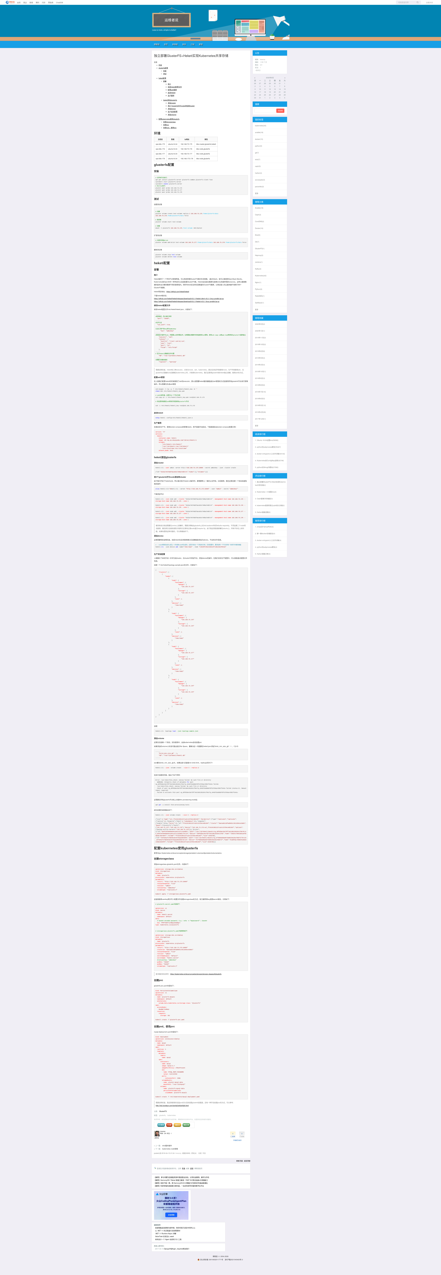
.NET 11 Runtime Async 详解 (165, 1233)
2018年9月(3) (260, 378)
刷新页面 (239, 1161)
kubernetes (172, 1115)
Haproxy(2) (259, 255)
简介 (169, 84)
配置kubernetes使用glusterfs (169, 119)
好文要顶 (161, 1125)
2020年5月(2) (260, 324)
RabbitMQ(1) (259, 296)
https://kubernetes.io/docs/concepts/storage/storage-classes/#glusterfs (195, 974)
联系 (184, 44)
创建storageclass (169, 122)
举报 (204, 1153)
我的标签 (259, 119)
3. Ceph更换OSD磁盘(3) (264, 498)
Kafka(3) (258, 269)
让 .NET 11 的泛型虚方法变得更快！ (168, 1230)
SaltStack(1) (259, 303)
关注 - (169, 1133)
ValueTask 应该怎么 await (164, 1236)
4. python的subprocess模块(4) (266, 547)
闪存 (43, 2)
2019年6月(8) (260, 351)
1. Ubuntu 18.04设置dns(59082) (266, 440)
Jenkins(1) (259, 262)
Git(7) (257, 242)
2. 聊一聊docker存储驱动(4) (265, 533)
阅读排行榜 (260, 434)
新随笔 (175, 44)
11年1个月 (263, 62)
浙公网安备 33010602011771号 (211, 1259)
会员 (19, 2)
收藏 (200, 1153)
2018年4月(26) (260, 412)
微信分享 (186, 1125)
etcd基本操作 (167, 1145)
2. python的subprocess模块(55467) (268, 447)
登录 (183, 1168)
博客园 (156, 44)
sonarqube (260, 180)
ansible (259, 132)
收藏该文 (177, 1125)
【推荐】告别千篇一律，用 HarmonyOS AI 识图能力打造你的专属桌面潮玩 (181, 1183)
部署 (164, 81)
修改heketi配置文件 (175, 87)
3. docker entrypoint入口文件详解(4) (268, 540)
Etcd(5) (257, 235)
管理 (201, 44)
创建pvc (166, 125)
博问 (37, 2)
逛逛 (191, 1168)
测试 (164, 74)
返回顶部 (247, 1161)
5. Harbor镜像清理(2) (262, 512)
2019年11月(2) (260, 337)
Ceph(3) (258, 214)
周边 (25, 2)
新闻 (31, 2)
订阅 (192, 44)
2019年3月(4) (260, 364)
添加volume (172, 114)
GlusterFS (163, 1111)
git (257, 152)
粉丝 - (163, 1133)
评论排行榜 (260, 475)
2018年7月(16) (260, 392)
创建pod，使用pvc (170, 127)
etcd (257, 159)
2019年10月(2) (260, 344)
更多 (256, 193)
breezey (162, 1131)
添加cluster (172, 103)
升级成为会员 (237, 1140)
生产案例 (171, 95)
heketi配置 (162, 78)
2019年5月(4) (260, 358)
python (258, 146)
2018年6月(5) (260, 398)
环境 (160, 65)
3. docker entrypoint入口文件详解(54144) (270, 454)
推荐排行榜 (260, 520)
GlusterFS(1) (259, 248)
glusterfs (162, 1115)
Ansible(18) (259, 208)
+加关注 (156, 1138)
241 (261, 65)
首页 (166, 44)
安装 (164, 71)
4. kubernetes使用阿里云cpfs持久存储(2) (270, 505)
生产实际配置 (172, 111)
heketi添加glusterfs (170, 100)
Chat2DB (59, 2)
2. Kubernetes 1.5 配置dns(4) (265, 492)
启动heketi (171, 92)
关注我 (169, 1125)
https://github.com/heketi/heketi (177, 291)
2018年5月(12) (260, 405)
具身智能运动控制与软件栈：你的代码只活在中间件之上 (175, 1228)
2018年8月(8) (260, 385)
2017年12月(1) (260, 419)
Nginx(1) (258, 282)
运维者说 (171, 19)
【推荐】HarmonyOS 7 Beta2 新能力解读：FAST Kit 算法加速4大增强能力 (181, 1180)
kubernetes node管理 (170, 1149)
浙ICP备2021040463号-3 (234, 1259)
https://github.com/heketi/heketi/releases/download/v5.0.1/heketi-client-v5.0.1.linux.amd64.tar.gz (189, 298)
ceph (258, 166)
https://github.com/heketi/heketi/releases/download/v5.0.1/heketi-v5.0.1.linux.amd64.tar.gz (186, 301)
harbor (258, 173)
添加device (172, 109)
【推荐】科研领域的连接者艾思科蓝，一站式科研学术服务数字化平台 (179, 1186)
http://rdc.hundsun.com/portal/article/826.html (172, 1105)
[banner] (9, 2)
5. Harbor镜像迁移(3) (262, 554)
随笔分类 (259, 201)
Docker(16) (259, 228)
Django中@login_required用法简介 (176, 1249)
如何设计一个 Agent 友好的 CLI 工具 (168, 1239)
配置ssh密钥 (172, 90)
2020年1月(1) (260, 331)
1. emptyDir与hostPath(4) (264, 527)
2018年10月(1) (260, 371)
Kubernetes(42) (260, 275)
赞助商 (50, 2)
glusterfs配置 (163, 68)
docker (259, 139)
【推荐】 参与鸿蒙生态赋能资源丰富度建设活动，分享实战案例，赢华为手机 (181, 1177)
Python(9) (258, 289)
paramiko (259, 186)
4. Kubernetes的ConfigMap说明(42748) (269, 460)
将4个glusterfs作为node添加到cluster (181, 106)
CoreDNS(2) (259, 221)
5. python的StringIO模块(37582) (266, 467)
